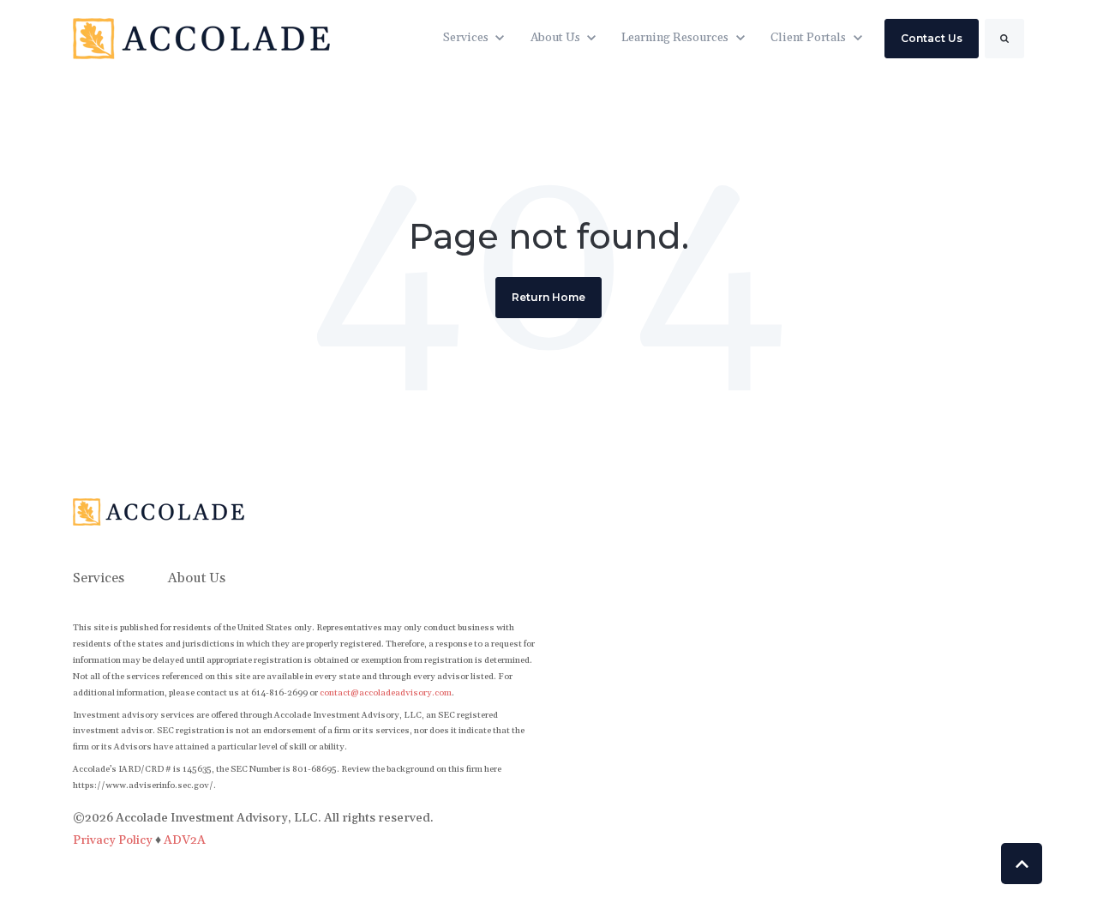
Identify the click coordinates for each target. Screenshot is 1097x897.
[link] (201, 37)
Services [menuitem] (98, 578)
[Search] (1004, 38)
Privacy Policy (114, 840)
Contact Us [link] (931, 38)
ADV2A (185, 840)
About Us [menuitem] (196, 578)
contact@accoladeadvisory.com (386, 693)
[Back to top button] (1021, 863)
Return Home (548, 297)
